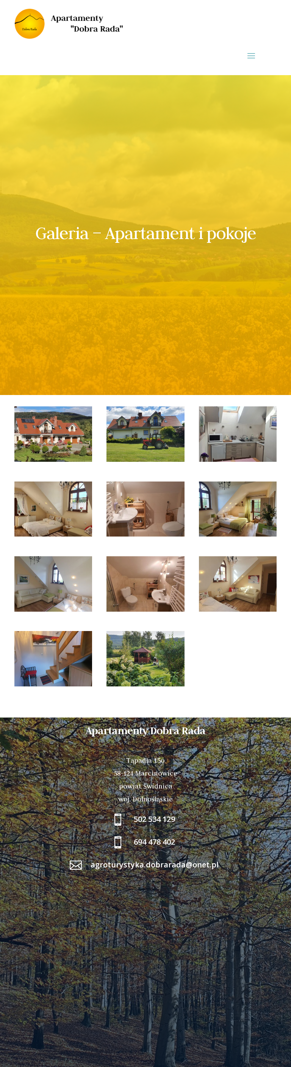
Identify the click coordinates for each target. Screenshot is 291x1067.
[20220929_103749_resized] (238, 534)
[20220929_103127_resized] (145, 534)
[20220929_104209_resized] (238, 609)
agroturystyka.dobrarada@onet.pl (155, 864)
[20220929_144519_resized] (53, 459)
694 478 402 (154, 842)
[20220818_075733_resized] (145, 684)
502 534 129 (154, 819)
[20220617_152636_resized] (145, 459)
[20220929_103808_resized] (53, 609)
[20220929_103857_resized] (145, 609)
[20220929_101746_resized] (53, 534)
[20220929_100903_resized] (238, 459)
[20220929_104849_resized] (53, 684)
